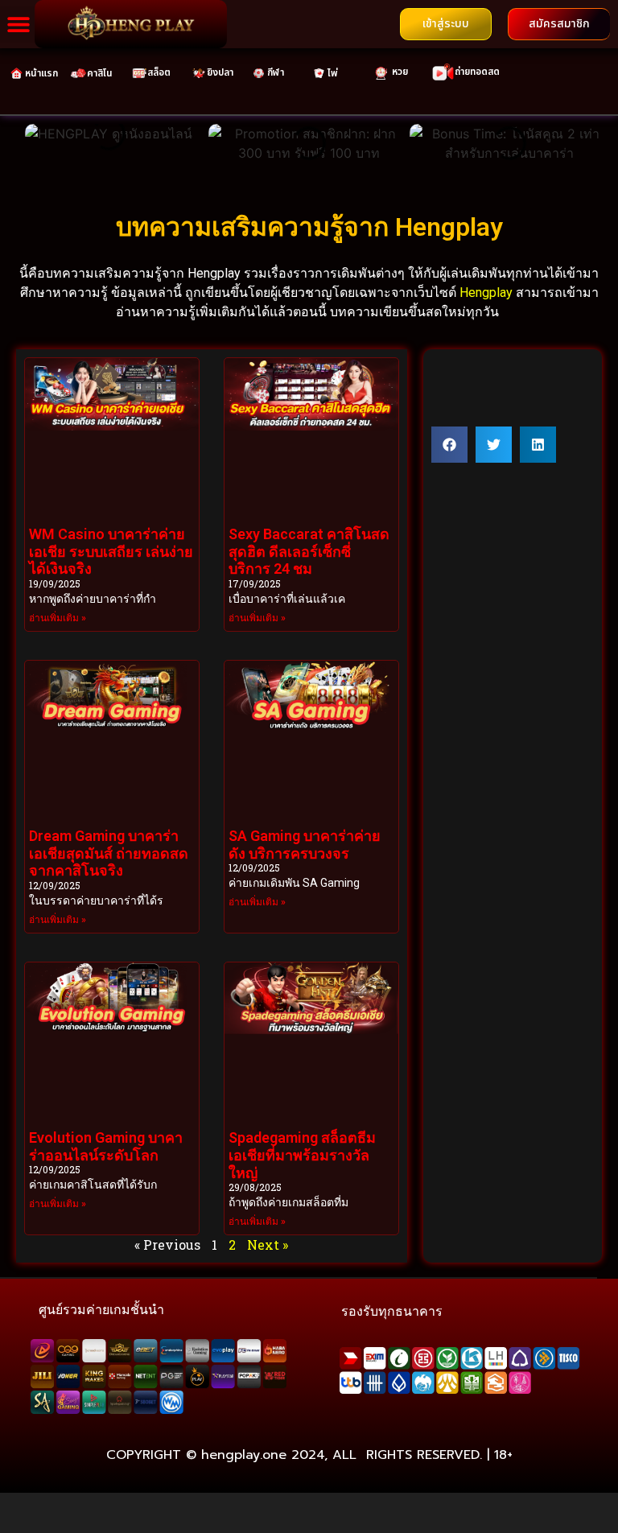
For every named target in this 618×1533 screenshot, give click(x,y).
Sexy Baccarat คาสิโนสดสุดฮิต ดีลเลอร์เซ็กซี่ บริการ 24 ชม (309, 551)
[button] (18, 24)
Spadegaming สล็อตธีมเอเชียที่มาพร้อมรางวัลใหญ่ (302, 1155)
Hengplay (486, 292)
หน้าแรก (41, 73)
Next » (267, 1244)
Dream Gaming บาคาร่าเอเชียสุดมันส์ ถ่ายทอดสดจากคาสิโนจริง (108, 853)
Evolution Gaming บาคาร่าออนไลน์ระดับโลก (106, 1146)
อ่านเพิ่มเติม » (57, 618)
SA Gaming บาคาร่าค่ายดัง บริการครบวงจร (305, 844)
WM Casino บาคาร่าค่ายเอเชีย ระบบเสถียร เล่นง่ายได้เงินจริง (111, 551)
